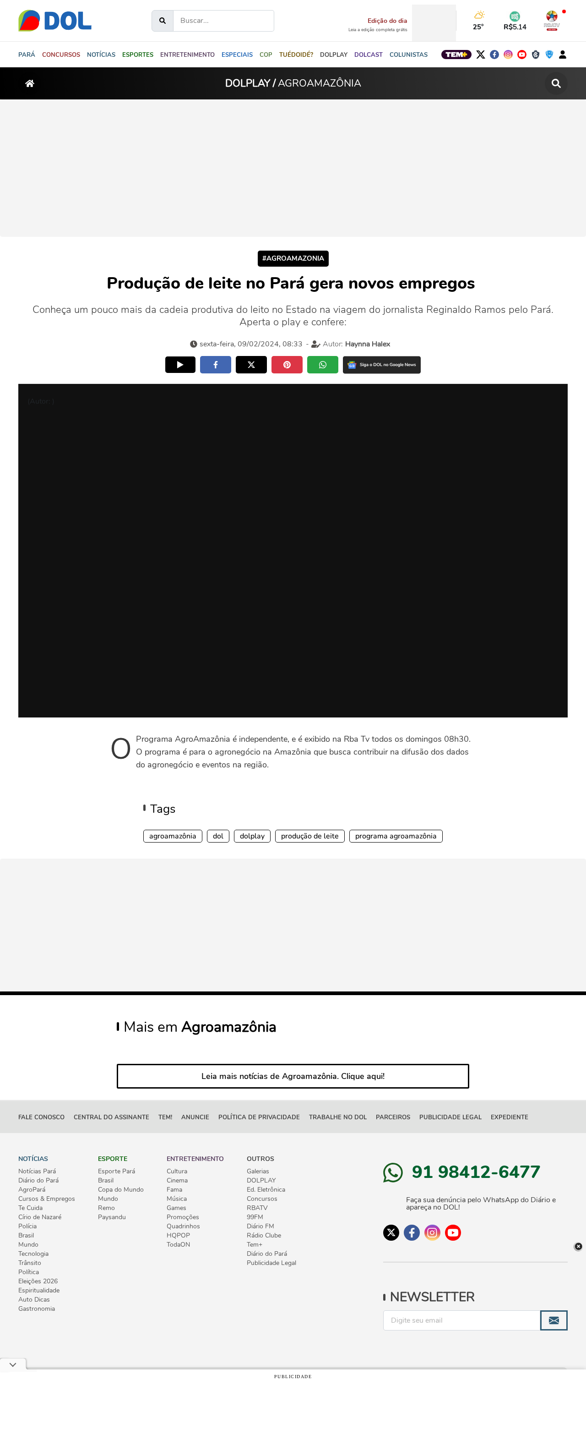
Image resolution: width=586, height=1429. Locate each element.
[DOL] (55, 20)
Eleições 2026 (38, 1281)
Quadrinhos (183, 1226)
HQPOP (178, 1235)
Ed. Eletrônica (266, 1190)
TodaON (178, 1245)
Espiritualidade (39, 1290)
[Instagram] (508, 54)
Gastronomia (36, 1309)
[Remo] (535, 54)
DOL (218, 836)
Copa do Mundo (121, 1190)
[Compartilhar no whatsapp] (322, 364)
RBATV (257, 1208)
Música (177, 1199)
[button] (101, 54)
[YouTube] (521, 54)
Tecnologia (33, 1254)
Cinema (177, 1180)
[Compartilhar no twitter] (251, 364)
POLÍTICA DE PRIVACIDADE (259, 1117)
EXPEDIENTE (509, 1117)
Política (28, 1272)
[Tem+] (456, 54)
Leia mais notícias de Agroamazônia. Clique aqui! (293, 1076)
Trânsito (29, 1263)
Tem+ (254, 1245)
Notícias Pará (37, 1171)
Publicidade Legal (450, 1117)
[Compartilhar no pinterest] (287, 364)
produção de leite (310, 836)
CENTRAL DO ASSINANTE (111, 1117)
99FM (255, 1217)
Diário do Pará (38, 1180)
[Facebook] (494, 54)
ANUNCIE (195, 1117)
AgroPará (31, 1190)
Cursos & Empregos (46, 1199)
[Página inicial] (29, 83)
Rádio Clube (264, 1235)
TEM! (165, 1117)
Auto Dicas (34, 1300)
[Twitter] (480, 54)
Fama (174, 1190)
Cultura (177, 1171)
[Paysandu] (549, 54)
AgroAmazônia (172, 836)
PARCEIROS (393, 1117)
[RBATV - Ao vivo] (552, 21)
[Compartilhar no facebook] (215, 364)
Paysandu (112, 1217)
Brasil (26, 1235)
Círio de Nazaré (39, 1217)
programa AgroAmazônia (396, 836)
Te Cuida (30, 1208)
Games (176, 1208)
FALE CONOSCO (41, 1117)
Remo (106, 1208)
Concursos (262, 1199)
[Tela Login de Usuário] (563, 54)
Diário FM (260, 1226)
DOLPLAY (252, 836)
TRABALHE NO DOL (338, 1117)
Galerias (258, 1171)
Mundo (28, 1245)
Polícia (27, 1226)
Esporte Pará (116, 1171)
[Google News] (382, 365)
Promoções (183, 1217)
